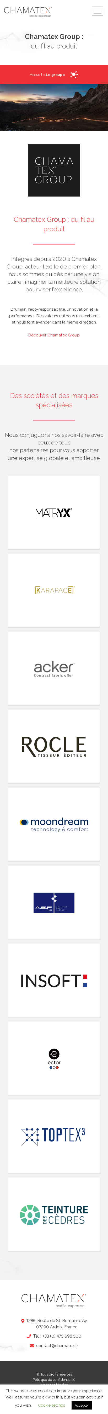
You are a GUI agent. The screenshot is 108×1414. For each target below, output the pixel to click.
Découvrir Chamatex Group (54, 335)
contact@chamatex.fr (57, 1345)
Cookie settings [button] (51, 1405)
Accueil (36, 74)
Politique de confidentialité (54, 1379)
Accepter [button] (82, 1405)
